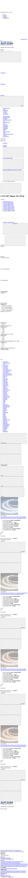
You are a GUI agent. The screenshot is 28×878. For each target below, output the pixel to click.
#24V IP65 (5, 381)
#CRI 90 (5, 407)
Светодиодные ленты (5, 861)
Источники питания (5, 111)
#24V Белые (5, 385)
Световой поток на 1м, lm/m (7, 334)
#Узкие (4, 430)
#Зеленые (5, 422)
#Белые (4, 418)
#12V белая (5, 372)
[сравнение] (11, 557)
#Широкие (5, 431)
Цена (2, 475)
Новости (5, 15)
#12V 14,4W (6, 365)
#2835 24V (5, 391)
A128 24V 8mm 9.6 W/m (8, 203)
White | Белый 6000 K (7, 305)
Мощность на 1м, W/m (5, 311)
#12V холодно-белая (7, 374)
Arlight (9, 859)
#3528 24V (5, 398)
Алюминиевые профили (6, 118)
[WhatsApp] (10, 39)
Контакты (9, 41)
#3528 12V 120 (6, 396)
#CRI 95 (5, 409)
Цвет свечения (4, 303)
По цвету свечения (5, 257)
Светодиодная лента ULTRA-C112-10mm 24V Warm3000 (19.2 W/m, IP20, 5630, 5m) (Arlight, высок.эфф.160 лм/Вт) (13, 669)
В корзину (23, 551)
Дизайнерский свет (19, 863)
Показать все (4, 442)
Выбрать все (3, 304)
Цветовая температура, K (6, 325)
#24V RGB (5, 384)
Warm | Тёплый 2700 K (7, 310)
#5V (4, 403)
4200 (3, 331)
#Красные (5, 423)
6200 (3, 332)
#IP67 (4, 414)
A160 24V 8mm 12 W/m (8, 205)
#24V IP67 (5, 383)
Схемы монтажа (12, 872)
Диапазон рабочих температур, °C (8, 348)
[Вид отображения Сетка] (11, 449)
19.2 (3, 324)
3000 (3, 339)
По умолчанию (4, 465)
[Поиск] (11, 57)
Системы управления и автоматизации (12, 862)
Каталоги (3, 870)
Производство (6, 868)
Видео (6, 870)
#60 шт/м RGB (6, 406)
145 (3, 343)
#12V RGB (5, 368)
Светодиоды (6, 136)
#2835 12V (5, 388)
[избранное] (11, 568)
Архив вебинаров (15, 870)
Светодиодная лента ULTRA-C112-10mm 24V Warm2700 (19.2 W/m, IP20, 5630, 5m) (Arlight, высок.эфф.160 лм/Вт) (13, 746)
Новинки (5, 143)
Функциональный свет (9, 863)
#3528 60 (5, 399)
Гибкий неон (4, 130)
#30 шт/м (5, 393)
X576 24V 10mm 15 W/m (8, 208)
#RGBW (5, 417)
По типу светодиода (5, 269)
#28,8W (4, 386)
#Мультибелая (6, 424)
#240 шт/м (5, 375)
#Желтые (5, 420)
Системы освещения (5, 125)
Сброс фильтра (4, 291)
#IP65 (4, 413)
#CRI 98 (5, 410)
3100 (3, 329)
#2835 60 (5, 392)
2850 (3, 338)
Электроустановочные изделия (10, 866)
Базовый (3, 256)
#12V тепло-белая (7, 373)
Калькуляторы (6, 872)
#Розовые (5, 427)
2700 (3, 336)
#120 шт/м (5, 361)
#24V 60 (5, 380)
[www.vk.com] (10, 818)
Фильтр (2, 496)
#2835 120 (5, 387)
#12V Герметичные (7, 370)
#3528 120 (5, 394)
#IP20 (4, 411)
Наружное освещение (5, 127)
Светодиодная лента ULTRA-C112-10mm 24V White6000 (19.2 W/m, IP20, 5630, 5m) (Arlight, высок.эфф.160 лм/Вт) (13, 517)
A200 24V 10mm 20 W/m (8, 222)
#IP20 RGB (5, 412)
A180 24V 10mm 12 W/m (8, 206)
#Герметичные (6, 419)
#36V (4, 400)
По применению (4, 280)
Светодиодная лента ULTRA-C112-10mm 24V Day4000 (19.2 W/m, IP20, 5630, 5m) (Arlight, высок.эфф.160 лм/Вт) (14, 593)
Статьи (21, 870)
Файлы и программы (21, 872)
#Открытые (5, 426)
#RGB (4, 416)
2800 (3, 328)
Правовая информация (6, 857)
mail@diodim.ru (18, 850)
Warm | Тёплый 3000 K (7, 308)
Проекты (5, 16)
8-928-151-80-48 (4, 850)
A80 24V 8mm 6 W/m (7, 201)
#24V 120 (5, 378)
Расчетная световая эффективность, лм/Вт (10, 341)
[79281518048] (10, 839)
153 (3, 345)
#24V (4, 377)
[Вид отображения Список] (11, 459)
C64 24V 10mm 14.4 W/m (8, 207)
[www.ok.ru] (10, 829)
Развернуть (15, 223)
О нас (4, 14)
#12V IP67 (5, 367)
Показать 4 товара (4, 349)
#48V (4, 401)
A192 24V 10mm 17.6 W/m (9, 209)
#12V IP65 (5, 366)
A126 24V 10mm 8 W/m (8, 202)
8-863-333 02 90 (11, 850)
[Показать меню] (13, 152)
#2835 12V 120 (6, 390)
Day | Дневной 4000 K (7, 307)
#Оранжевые (6, 425)
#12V (4, 364)
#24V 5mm (5, 379)
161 (3, 346)
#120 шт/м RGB (6, 362)
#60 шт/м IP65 (6, 405)
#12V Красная (6, 371)
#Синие (5, 429)
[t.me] (10, 849)
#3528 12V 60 (6, 397)
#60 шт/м (5, 404)
